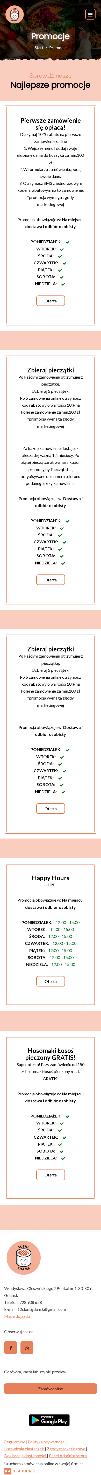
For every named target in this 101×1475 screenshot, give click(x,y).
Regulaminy (15, 1441)
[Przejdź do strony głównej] (14, 14)
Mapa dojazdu (17, 1316)
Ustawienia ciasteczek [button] (24, 1448)
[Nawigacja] (90, 14)
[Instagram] (26, 1347)
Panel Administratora (68, 1455)
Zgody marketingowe (66, 1448)
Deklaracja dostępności (25, 1455)
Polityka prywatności (47, 1441)
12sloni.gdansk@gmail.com (41, 1309)
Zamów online (50, 1388)
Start (39, 47)
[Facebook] (10, 1347)
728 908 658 (30, 1302)
